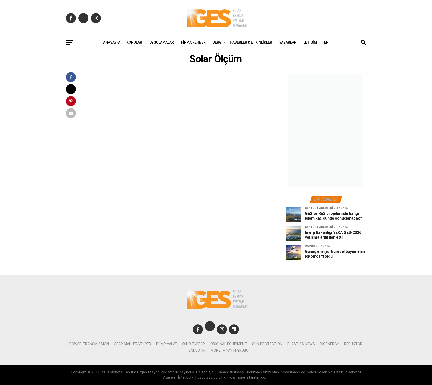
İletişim (309, 42)
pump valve (166, 344)
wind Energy (194, 344)
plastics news (301, 344)
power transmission (89, 344)
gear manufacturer (132, 344)
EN (326, 42)
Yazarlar (288, 42)
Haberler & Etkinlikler (251, 42)
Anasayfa (111, 42)
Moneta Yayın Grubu (229, 350)
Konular (134, 42)
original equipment (228, 344)
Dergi (218, 42)
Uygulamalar (162, 42)
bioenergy (329, 344)
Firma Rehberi (194, 42)
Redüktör (353, 344)
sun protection (267, 344)
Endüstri (197, 350)
